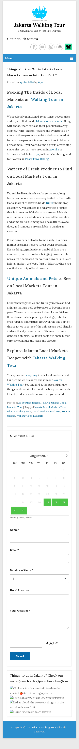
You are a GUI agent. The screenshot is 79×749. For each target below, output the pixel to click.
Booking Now (39, 740)
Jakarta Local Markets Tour (50, 407)
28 (55, 502)
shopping (31, 375)
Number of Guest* (21, 570)
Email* (14, 550)
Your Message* (20, 610)
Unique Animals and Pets (32, 278)
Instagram (51, 47)
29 (64, 502)
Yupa (40, 82)
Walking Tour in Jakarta (29, 415)
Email (60, 47)
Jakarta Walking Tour (39, 25)
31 (23, 510)
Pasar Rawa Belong (37, 159)
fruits (49, 203)
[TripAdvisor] (68, 47)
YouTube (42, 47)
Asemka (54, 149)
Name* (14, 530)
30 (14, 510)
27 (47, 502)
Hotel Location (20, 590)
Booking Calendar (25, 517)
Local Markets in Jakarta (46, 411)
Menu (9, 58)
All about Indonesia (29, 402)
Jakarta (46, 402)
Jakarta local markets (49, 121)
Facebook (33, 47)
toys (36, 154)
